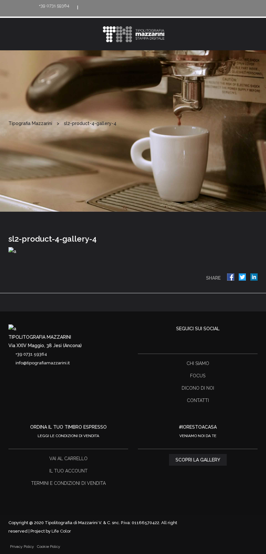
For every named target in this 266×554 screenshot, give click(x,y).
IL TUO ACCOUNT (68, 470)
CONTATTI (198, 400)
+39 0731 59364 (54, 5)
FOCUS (197, 375)
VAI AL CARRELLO (68, 458)
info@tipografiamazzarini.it (43, 362)
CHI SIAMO (198, 363)
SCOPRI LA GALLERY (197, 459)
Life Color (61, 531)
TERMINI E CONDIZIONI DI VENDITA (68, 483)
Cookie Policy (48, 546)
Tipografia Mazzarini (30, 123)
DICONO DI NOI (198, 388)
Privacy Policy (22, 546)
